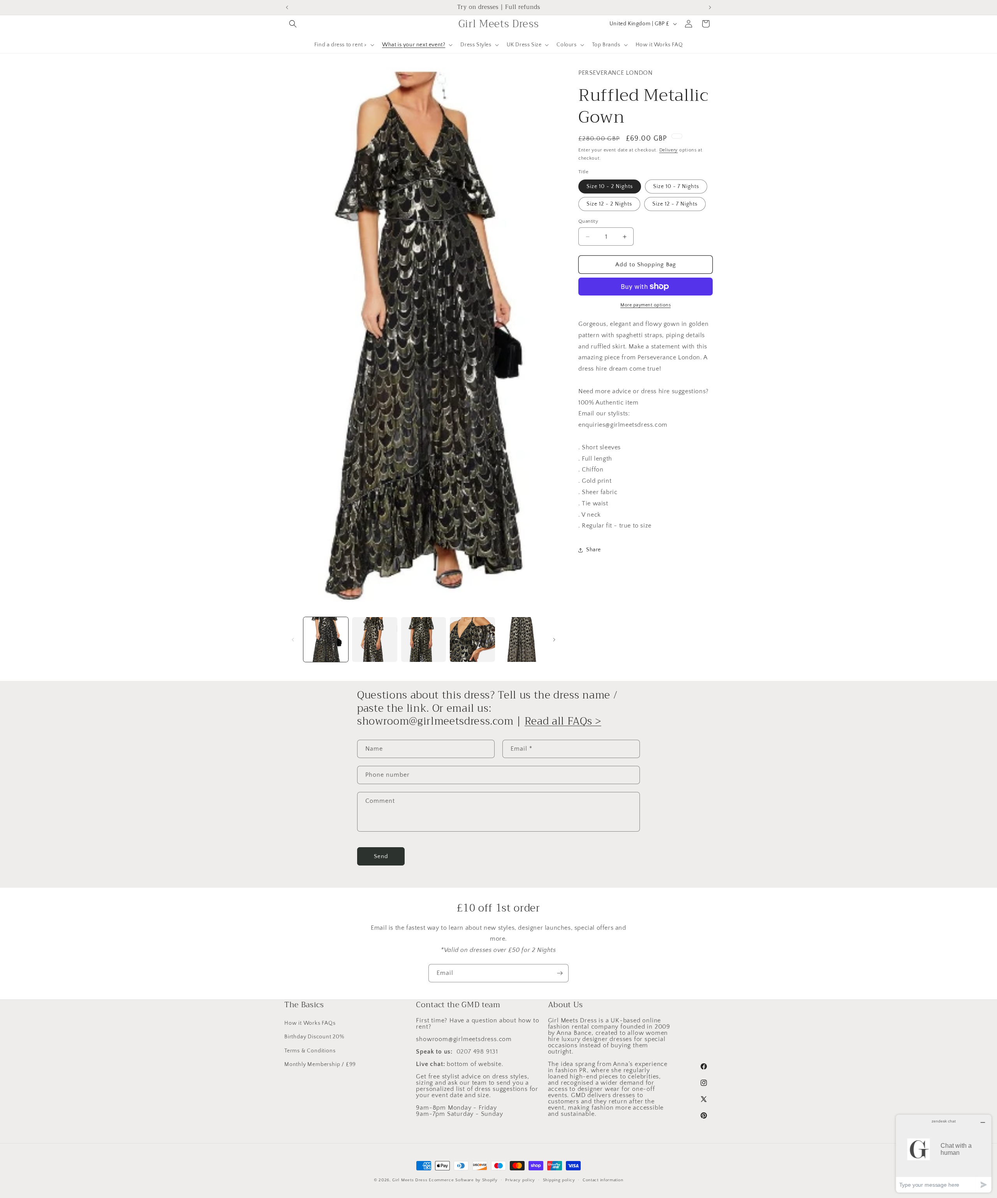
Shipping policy (559, 1179)
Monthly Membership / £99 (320, 1064)
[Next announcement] (710, 7)
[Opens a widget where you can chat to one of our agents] (943, 1153)
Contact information (603, 1179)
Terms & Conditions (309, 1050)
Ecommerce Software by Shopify (463, 1180)
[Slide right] (554, 639)
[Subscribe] (559, 973)
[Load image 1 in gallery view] (325, 639)
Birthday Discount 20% (314, 1037)
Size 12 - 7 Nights (675, 204)
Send (381, 856)
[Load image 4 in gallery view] (472, 639)
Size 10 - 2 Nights (610, 186)
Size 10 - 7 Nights (676, 186)
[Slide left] (292, 639)
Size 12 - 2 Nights (609, 204)
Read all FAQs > (563, 721)
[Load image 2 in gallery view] (374, 639)
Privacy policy (520, 1179)
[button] (292, 23)
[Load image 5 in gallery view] (521, 639)
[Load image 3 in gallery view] (423, 639)
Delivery (668, 150)
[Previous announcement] (287, 7)
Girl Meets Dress (409, 1180)
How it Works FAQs (310, 1023)
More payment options (645, 305)
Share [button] (593, 550)
